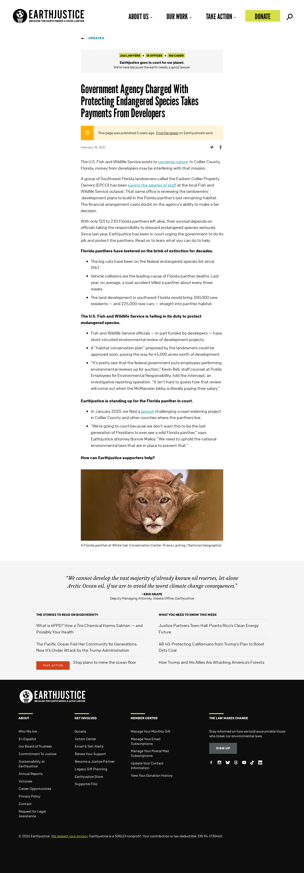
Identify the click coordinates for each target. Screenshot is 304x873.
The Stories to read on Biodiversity (67, 614)
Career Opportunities (35, 788)
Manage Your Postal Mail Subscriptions (150, 753)
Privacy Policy (30, 796)
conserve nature (173, 161)
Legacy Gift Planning (91, 769)
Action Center (85, 739)
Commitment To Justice (37, 754)
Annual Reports (31, 773)
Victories (25, 781)
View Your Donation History (152, 775)
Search (289, 16)
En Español (27, 739)
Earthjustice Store (89, 776)
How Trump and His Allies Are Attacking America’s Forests (211, 662)
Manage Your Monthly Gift (150, 731)
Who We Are (27, 731)
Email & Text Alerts (89, 746)
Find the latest (167, 133)
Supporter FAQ (86, 784)
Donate (263, 16)
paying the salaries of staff (152, 185)
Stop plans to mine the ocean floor (104, 662)
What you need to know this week (188, 614)
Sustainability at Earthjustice (32, 763)
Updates (96, 38)
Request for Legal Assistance (32, 813)
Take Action (219, 16)
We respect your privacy (69, 836)
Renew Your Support (90, 754)
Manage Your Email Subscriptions (145, 741)
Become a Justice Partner (95, 761)
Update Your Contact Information (147, 765)
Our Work (177, 16)
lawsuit (147, 411)
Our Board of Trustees (35, 746)
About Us (138, 16)
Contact (25, 803)
